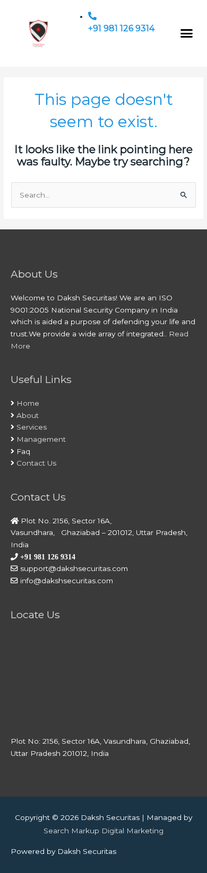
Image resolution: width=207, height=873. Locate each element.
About (27, 415)
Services (31, 427)
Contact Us (36, 463)
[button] (187, 33)
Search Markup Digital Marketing (103, 830)
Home (27, 403)
